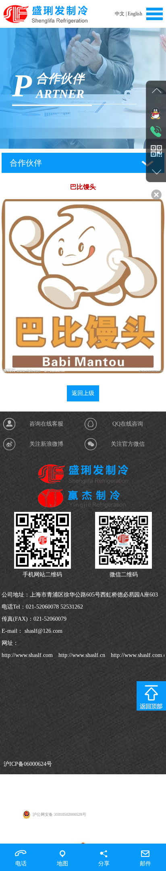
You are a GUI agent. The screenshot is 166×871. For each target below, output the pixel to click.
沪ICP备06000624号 (28, 764)
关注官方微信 (128, 444)
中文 (119, 14)
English (135, 14)
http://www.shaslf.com (27, 655)
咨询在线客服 (46, 424)
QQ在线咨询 (127, 424)
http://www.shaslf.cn (81, 655)
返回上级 (83, 393)
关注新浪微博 (46, 444)
